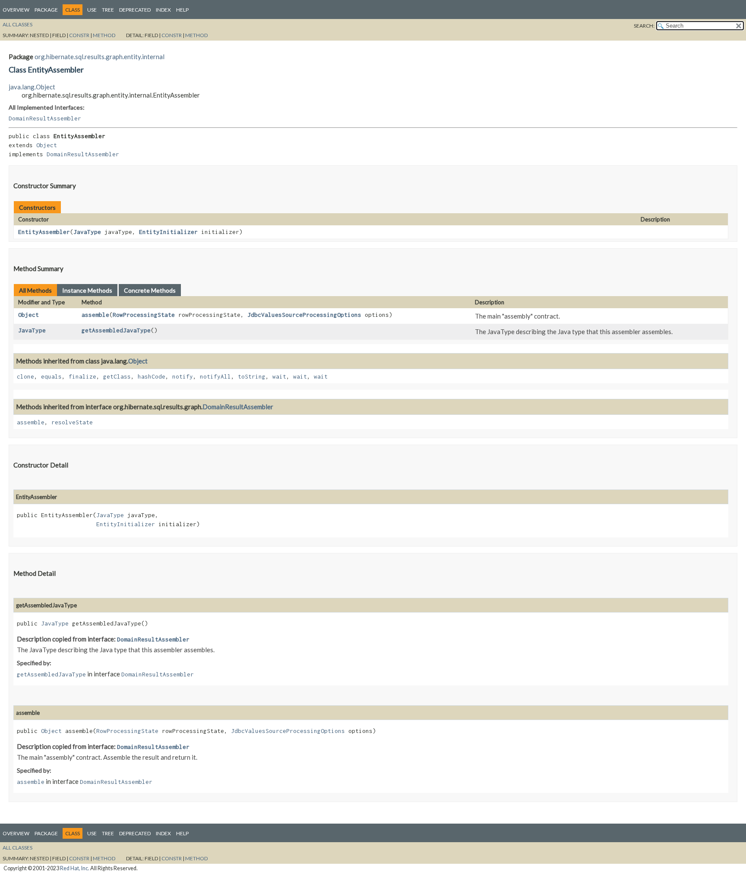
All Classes (17, 24)
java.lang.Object (32, 87)
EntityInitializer (168, 231)
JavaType (87, 231)
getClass (117, 376)
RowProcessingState (144, 314)
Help (182, 9)
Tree (108, 9)
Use (92, 9)
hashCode (151, 376)
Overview (16, 9)
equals (51, 376)
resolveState (72, 422)
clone (25, 376)
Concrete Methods (150, 290)
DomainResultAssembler (45, 118)
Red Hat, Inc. (74, 868)
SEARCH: (644, 25)
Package (46, 9)
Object (46, 145)
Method (104, 35)
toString (252, 376)
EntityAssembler (44, 231)
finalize (82, 376)
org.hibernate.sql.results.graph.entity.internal (99, 56)
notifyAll (215, 376)
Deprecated (135, 9)
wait (279, 376)
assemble (95, 314)
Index (163, 9)
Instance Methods (87, 290)
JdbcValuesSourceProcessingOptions (304, 314)
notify (182, 376)
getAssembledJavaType (116, 330)
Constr (79, 35)
